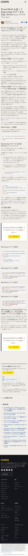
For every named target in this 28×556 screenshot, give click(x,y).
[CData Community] (12, 470)
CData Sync (17, 482)
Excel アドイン (4, 494)
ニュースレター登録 (4, 535)
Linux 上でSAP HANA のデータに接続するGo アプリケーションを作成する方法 (15, 421)
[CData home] (6, 2)
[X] (4, 470)
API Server (3, 490)
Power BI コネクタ (4, 496)
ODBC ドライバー (4, 482)
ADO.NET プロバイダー (5, 486)
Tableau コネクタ (4, 498)
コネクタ (2, 506)
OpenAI (16, 537)
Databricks (17, 529)
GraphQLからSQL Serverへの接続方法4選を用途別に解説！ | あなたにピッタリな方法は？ (15, 429)
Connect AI (17, 484)
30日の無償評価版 (11, 319)
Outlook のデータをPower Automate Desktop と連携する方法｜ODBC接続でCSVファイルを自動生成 (15, 442)
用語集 (2, 537)
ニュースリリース (18, 508)
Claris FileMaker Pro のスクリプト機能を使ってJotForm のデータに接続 (15, 417)
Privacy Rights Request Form (6, 551)
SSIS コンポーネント (18, 486)
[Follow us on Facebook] (22, 22)
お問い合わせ (5, 474)
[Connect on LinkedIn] (26, 22)
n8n (15, 535)
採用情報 (16, 518)
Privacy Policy (12, 549)
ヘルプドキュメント (10, 118)
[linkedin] (2, 470)
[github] (9, 470)
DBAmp (16, 488)
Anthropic (17, 527)
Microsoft (16, 533)
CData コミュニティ (4, 527)
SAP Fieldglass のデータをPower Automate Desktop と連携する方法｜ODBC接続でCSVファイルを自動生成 (15, 409)
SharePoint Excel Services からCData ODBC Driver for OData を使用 (14, 413)
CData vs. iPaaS (4, 515)
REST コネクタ (3, 492)
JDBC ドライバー (4, 484)
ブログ (2, 531)
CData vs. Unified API (5, 517)
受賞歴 (16, 512)
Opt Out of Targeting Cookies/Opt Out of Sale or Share (14, 554)
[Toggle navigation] (25, 2)
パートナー (3, 513)
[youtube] (7, 470)
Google (16, 531)
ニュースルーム (17, 510)
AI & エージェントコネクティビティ (7, 511)
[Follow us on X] (24, 22)
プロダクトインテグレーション (6, 508)
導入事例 (2, 529)
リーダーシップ (17, 514)
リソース (2, 533)
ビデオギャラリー (4, 539)
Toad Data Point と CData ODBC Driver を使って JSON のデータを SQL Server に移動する (15, 433)
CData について (18, 506)
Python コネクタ (4, 488)
